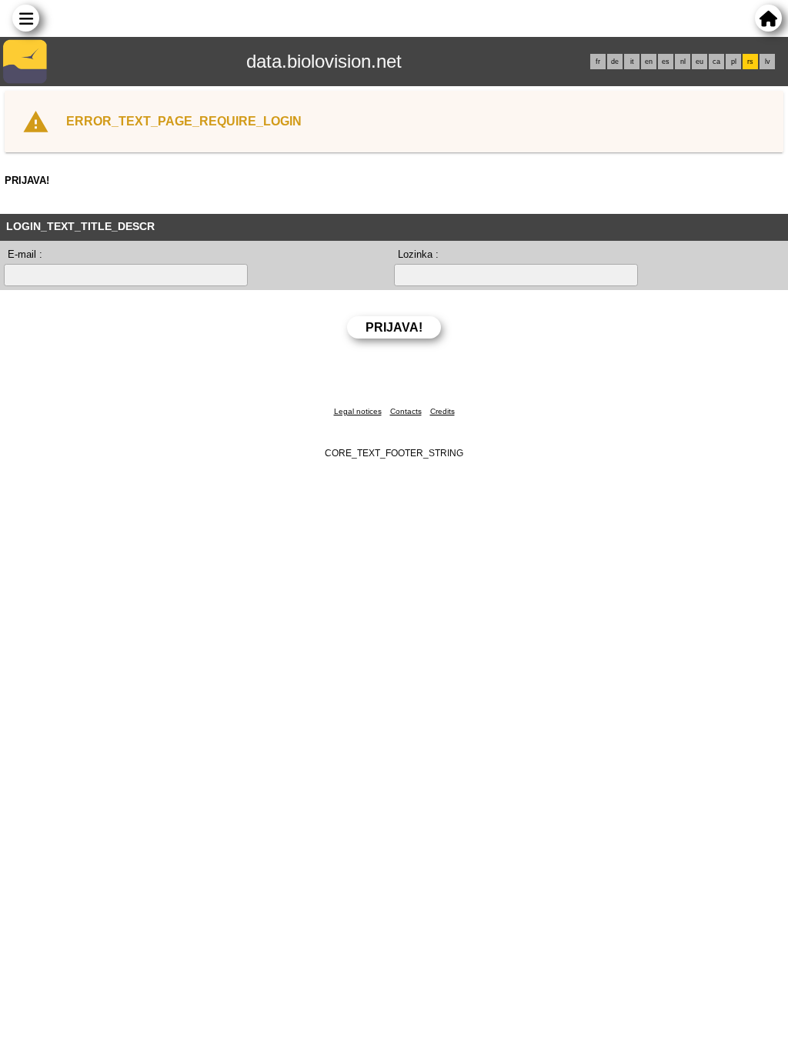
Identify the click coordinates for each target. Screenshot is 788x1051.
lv (767, 61)
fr (598, 61)
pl (733, 61)
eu (699, 61)
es (665, 61)
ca (716, 61)
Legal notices (358, 411)
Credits (442, 411)
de (615, 61)
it (632, 61)
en (649, 61)
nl (683, 61)
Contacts (406, 411)
